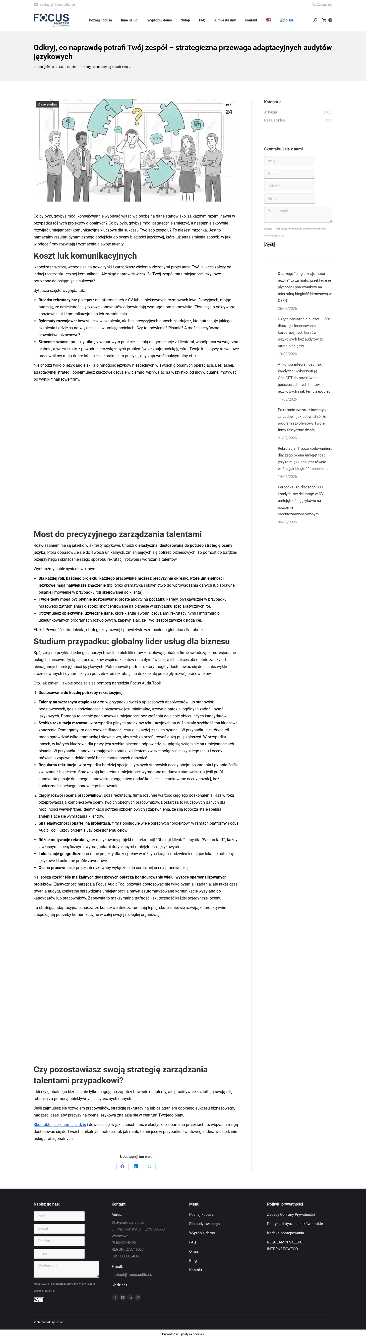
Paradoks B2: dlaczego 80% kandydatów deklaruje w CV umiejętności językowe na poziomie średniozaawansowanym (301, 500)
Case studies (47, 104)
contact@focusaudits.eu (132, 1274)
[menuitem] (268, 20)
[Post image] (269, 275)
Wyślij (269, 244)
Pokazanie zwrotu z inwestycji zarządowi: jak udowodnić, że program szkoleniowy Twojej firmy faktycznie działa (303, 420)
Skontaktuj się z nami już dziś (60, 1124)
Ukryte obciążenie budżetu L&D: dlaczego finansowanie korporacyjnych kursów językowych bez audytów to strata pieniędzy (304, 332)
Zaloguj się (324, 4)
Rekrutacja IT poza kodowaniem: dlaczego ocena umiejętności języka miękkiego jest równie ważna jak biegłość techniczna (305, 458)
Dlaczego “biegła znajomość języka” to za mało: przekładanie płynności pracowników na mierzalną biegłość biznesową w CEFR (305, 287)
